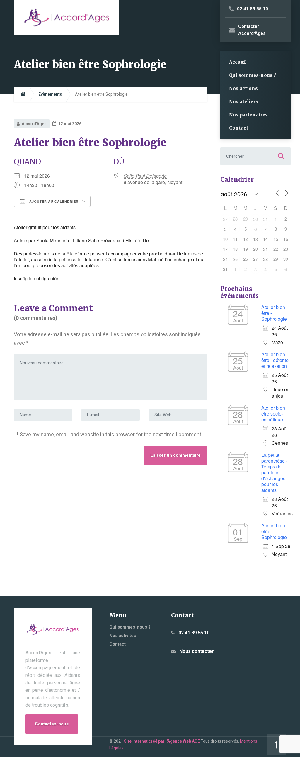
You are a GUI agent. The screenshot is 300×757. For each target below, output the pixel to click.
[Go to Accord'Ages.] (23, 94)
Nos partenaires (248, 115)
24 (225, 259)
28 (265, 259)
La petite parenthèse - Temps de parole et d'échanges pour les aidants (274, 472)
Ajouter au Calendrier (53, 201)
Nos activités (122, 635)
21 (265, 249)
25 (235, 259)
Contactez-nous (52, 724)
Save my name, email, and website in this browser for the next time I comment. (111, 434)
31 (265, 219)
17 (225, 249)
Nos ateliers (243, 101)
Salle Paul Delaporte (145, 175)
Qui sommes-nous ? (252, 75)
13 (255, 239)
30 (255, 219)
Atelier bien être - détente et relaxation (275, 360)
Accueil (238, 62)
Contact (238, 128)
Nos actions (243, 88)
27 (225, 219)
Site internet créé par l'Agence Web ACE (162, 741)
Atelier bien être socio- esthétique (273, 413)
